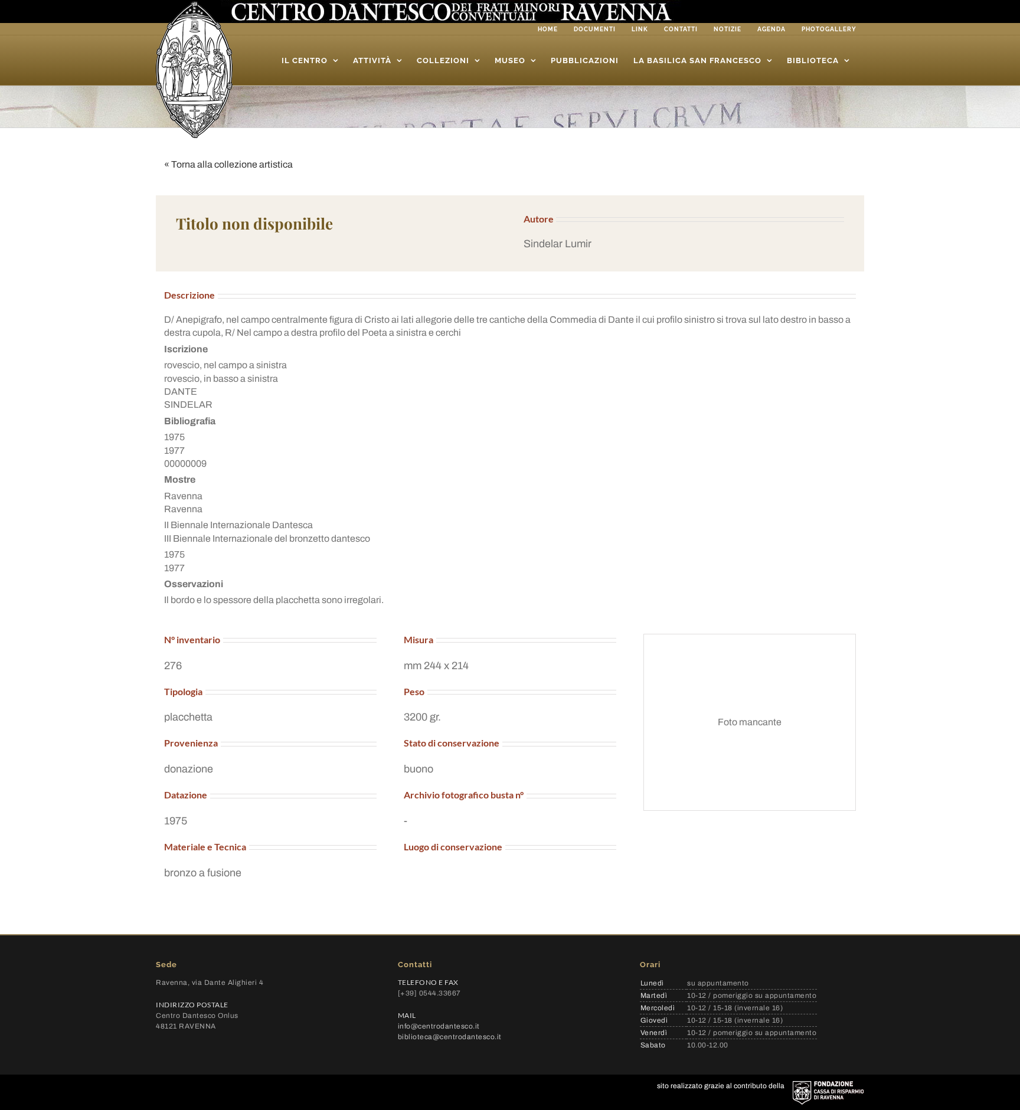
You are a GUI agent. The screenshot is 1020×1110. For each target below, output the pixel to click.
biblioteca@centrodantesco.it (450, 1037)
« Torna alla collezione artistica (228, 164)
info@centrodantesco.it (439, 1026)
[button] (684, 244)
